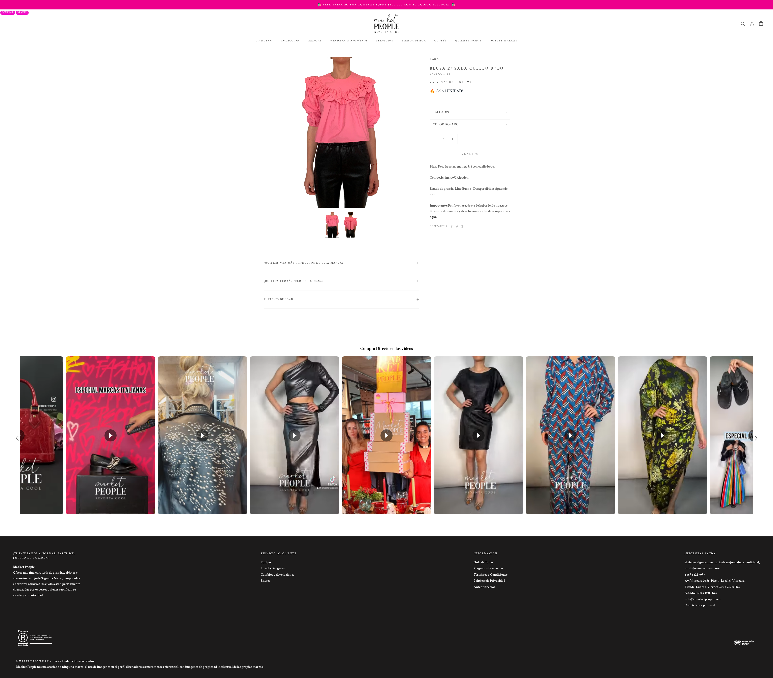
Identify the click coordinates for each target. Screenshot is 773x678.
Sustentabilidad (278, 299)
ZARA (434, 59)
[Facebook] (452, 226)
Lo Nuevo (264, 40)
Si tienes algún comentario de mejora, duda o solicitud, (722, 562)
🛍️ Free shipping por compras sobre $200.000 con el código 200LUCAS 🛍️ (386, 4)
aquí (433, 217)
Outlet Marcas (503, 40)
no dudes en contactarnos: (702, 568)
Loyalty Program (273, 568)
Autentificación (485, 587)
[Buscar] (743, 23)
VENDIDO (470, 154)
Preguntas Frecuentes (488, 568)
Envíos (265, 580)
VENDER (22, 12)
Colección (290, 40)
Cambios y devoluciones (277, 574)
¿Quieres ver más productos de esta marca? (304, 263)
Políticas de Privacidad (489, 580)
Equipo (266, 562)
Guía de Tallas (483, 562)
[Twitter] (457, 226)
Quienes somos (468, 40)
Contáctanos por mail (700, 605)
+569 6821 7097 (695, 574)
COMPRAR (7, 12)
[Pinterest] (462, 226)
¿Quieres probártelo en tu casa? (294, 281)
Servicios (384, 40)
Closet (440, 40)
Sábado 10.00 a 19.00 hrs (701, 593)
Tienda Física (414, 40)
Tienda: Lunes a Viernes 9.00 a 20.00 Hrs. (712, 587)
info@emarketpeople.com (702, 599)
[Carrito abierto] (761, 23)
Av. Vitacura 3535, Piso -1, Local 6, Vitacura (715, 580)
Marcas (315, 40)
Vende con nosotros (349, 40)
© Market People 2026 (34, 661)
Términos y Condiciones (490, 574)
